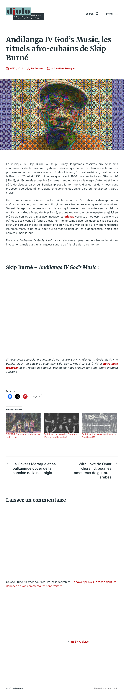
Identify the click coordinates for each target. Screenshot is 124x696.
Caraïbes (59, 68)
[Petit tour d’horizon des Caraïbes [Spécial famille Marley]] (61, 423)
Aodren (39, 68)
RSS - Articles (80, 641)
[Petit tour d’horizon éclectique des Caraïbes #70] (99, 423)
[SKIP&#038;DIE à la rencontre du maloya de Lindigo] (23, 423)
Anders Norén (111, 688)
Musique (70, 68)
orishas (69, 216)
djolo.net (19, 688)
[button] (92, 13)
